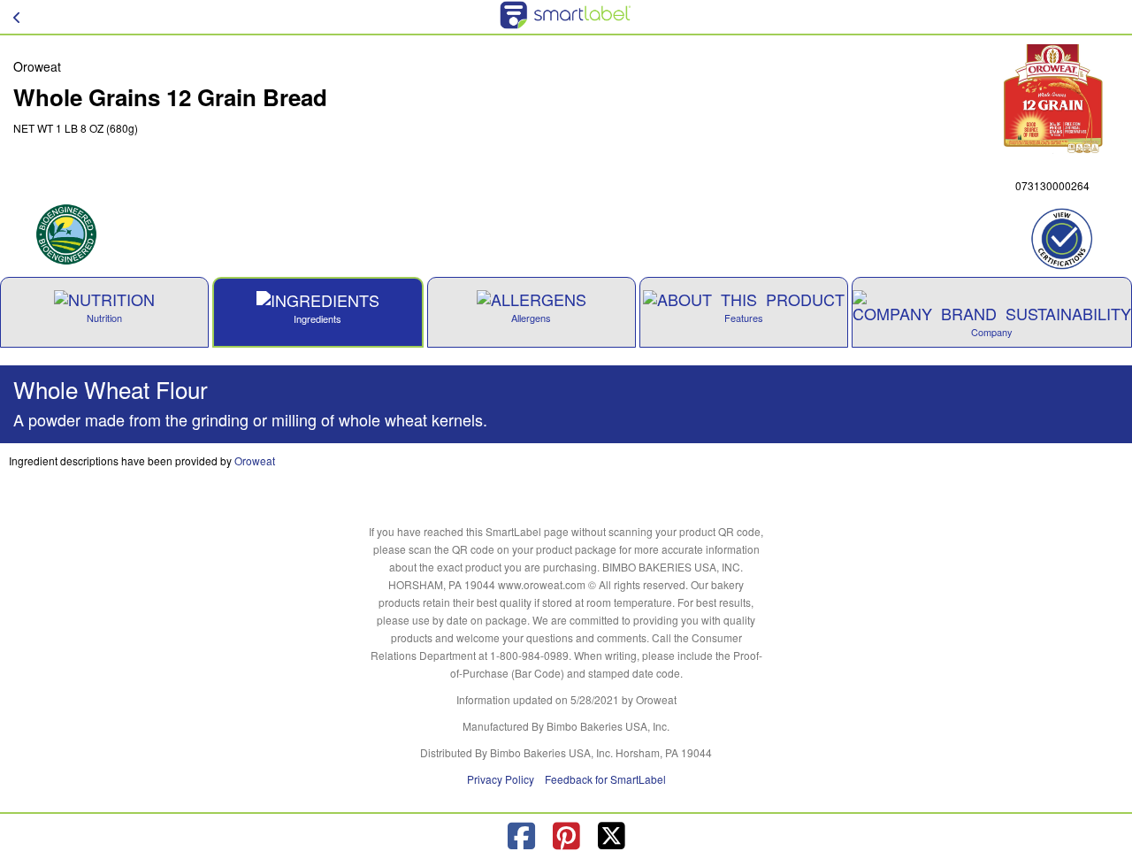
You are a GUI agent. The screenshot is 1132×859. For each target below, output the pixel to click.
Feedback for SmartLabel (605, 778)
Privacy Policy (500, 778)
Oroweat (254, 460)
